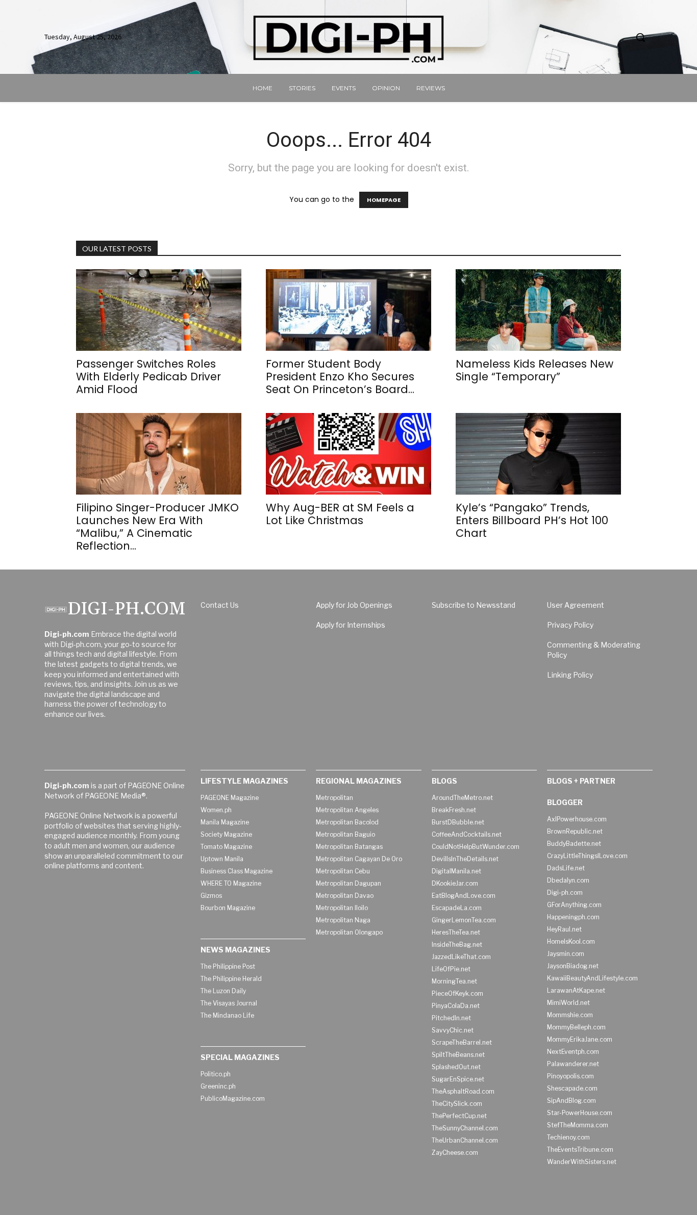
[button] (640, 37)
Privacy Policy (570, 625)
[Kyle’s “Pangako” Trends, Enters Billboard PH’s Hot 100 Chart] (538, 454)
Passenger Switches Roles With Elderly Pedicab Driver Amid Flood (148, 376)
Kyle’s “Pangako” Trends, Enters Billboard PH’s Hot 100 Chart (532, 520)
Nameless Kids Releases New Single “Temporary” (534, 370)
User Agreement (575, 605)
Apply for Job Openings (354, 605)
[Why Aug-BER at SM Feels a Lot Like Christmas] (348, 454)
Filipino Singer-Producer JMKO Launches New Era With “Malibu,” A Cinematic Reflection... (157, 526)
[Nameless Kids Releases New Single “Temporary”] (538, 310)
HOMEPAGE (384, 200)
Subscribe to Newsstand (473, 605)
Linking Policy (570, 674)
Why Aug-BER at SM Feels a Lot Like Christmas (340, 514)
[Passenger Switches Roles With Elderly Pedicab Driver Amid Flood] (158, 310)
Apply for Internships (350, 625)
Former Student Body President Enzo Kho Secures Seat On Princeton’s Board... (340, 376)
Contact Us (220, 605)
